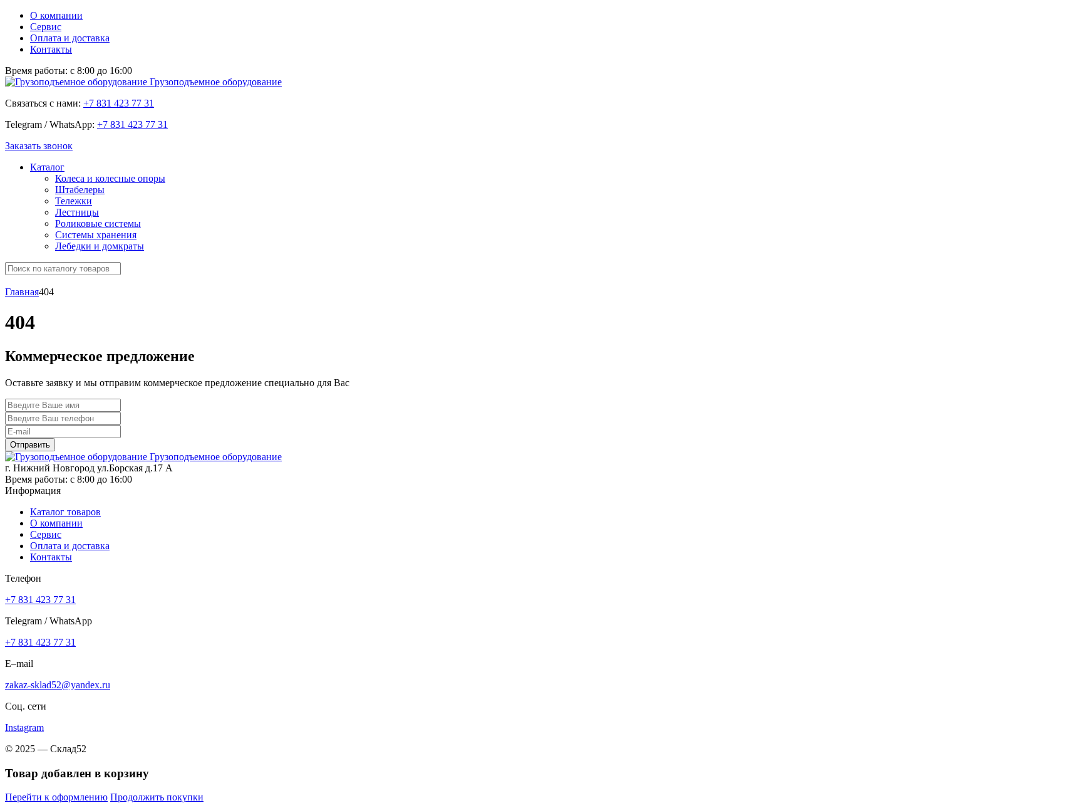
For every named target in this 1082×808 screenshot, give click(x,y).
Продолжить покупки (157, 797)
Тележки (73, 201)
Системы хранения (96, 234)
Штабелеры (80, 189)
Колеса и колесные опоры (110, 178)
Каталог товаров (65, 511)
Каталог (47, 167)
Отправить (30, 444)
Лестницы (77, 212)
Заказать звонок (39, 145)
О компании (56, 15)
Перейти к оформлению (56, 797)
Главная (22, 291)
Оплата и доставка (70, 38)
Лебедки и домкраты (99, 246)
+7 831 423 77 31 (118, 103)
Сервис (45, 26)
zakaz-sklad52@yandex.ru (57, 684)
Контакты (51, 49)
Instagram (24, 727)
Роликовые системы (98, 223)
